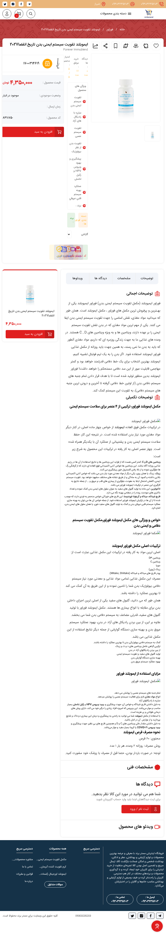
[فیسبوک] (150, 916)
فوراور (109, 29)
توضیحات (147, 278)
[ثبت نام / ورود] (6, 13)
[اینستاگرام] (141, 916)
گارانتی (84, 234)
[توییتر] (132, 916)
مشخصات (123, 278)
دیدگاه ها (101, 278)
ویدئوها (77, 278)
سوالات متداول (55, 885)
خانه (122, 29)
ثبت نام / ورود (139, 809)
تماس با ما (27, 867)
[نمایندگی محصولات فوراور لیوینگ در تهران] (149, 17)
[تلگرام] (160, 916)
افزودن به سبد (43, 131)
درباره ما (29, 881)
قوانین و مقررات (24, 874)
